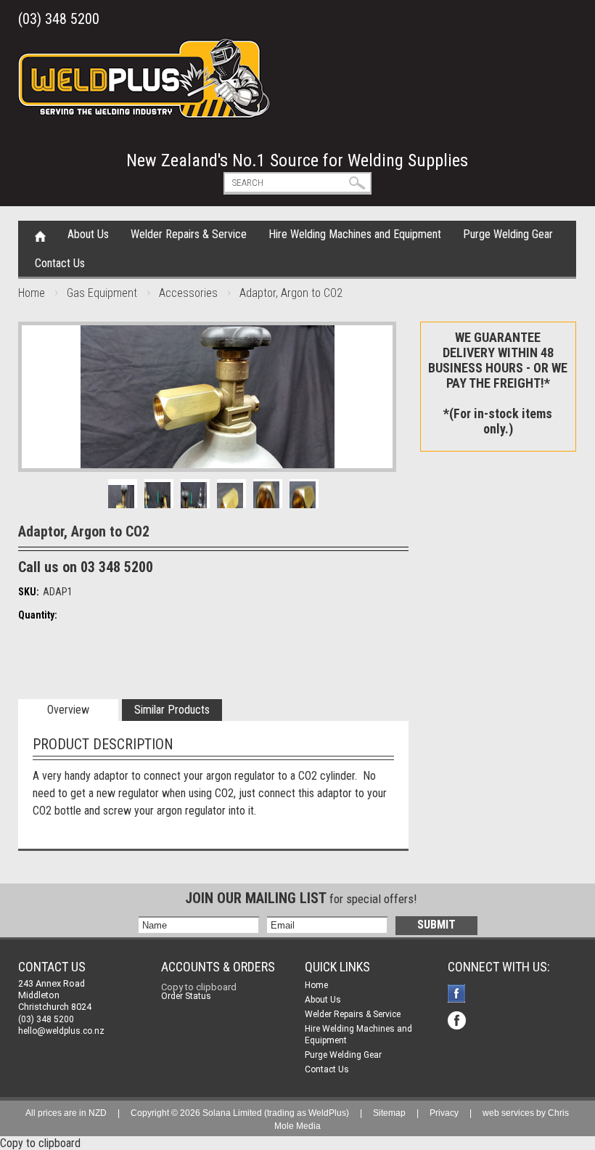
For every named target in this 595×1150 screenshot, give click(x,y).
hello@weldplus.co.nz (61, 1031)
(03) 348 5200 (58, 19)
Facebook (458, 995)
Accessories (188, 293)
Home (40, 235)
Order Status (186, 996)
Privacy (444, 1113)
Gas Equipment (102, 293)
